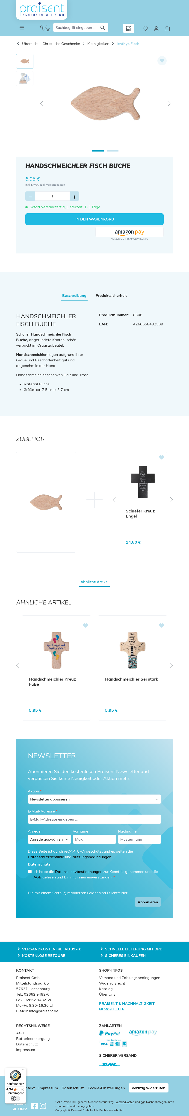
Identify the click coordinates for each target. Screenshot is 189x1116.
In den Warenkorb (94, 219)
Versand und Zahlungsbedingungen (129, 977)
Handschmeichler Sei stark (131, 679)
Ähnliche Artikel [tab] (94, 581)
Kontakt (28, 1088)
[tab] (74, 295)
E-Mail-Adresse (42, 811)
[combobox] (75, 27)
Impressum (25, 1049)
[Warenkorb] (167, 28)
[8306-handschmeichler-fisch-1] (105, 103)
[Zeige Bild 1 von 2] (98, 151)
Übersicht (30, 43)
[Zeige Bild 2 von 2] (112, 151)
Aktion (34, 791)
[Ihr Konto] (156, 28)
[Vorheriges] (41, 103)
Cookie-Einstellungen (106, 1088)
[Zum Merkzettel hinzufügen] (162, 60)
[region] (94, 103)
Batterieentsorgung (33, 1038)
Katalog (106, 988)
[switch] (15, 1098)
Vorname (80, 831)
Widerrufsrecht (112, 983)
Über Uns (107, 994)
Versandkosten (124, 1102)
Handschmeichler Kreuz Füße (52, 682)
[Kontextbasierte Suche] (44, 28)
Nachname (127, 831)
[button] (129, 232)
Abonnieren (148, 902)
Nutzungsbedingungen (91, 856)
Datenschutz (27, 1044)
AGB (37, 877)
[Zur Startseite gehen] (42, 9)
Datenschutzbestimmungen (78, 871)
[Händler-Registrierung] (128, 28)
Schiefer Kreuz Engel (140, 514)
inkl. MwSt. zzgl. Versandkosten (45, 184)
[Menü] (21, 27)
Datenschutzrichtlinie (46, 856)
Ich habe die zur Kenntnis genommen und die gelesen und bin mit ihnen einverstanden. (95, 874)
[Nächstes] (169, 103)
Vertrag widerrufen (148, 1088)
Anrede (34, 831)
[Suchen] (102, 27)
